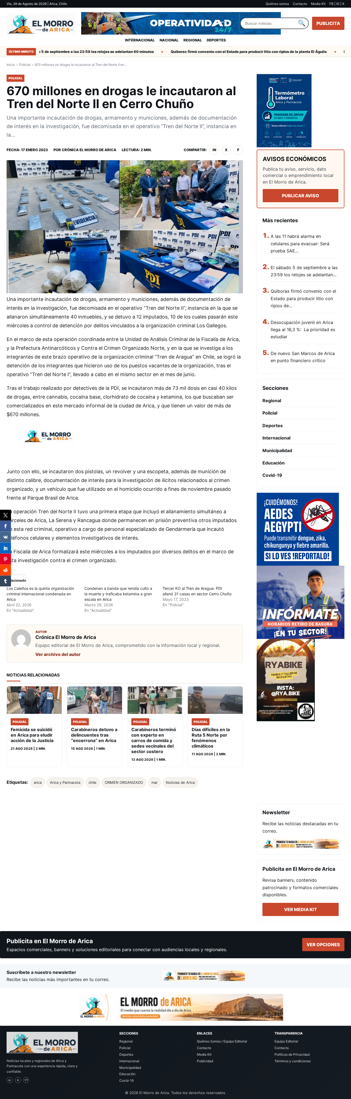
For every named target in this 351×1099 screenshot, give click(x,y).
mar (154, 782)
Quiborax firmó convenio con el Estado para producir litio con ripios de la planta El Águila (235, 51)
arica (38, 782)
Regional (192, 40)
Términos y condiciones (292, 1061)
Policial (24, 65)
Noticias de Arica (180, 782)
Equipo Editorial (286, 1041)
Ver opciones (323, 944)
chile (93, 782)
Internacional (140, 40)
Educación (273, 463)
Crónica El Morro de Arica (89, 150)
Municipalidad (277, 450)
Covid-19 (272, 475)
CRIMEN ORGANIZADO (124, 782)
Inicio (11, 65)
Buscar (301, 23)
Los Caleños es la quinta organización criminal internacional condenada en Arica (40, 594)
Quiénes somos (277, 4)
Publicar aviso (300, 195)
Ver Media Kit (300, 909)
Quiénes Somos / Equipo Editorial (222, 1041)
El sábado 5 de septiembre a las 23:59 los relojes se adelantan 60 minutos (75, 51)
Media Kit (318, 4)
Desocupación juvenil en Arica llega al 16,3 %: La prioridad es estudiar (303, 330)
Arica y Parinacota (65, 782)
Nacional (169, 40)
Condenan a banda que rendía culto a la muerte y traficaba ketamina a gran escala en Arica (118, 594)
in (214, 150)
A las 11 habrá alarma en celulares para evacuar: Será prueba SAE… (300, 243)
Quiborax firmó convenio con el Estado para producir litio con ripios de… (303, 298)
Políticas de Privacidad (292, 1054)
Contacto (300, 4)
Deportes (216, 40)
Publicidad (205, 1061)
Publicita (328, 23)
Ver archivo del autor (58, 654)
